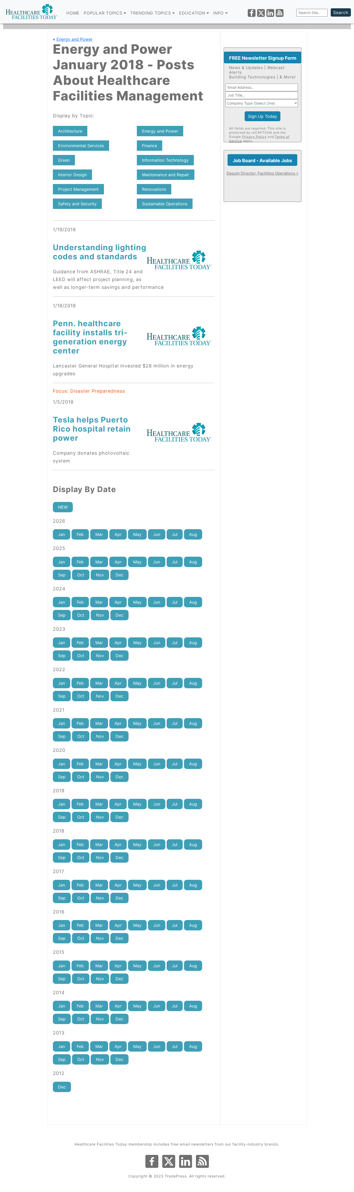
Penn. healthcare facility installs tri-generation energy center (90, 337)
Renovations (154, 189)
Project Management (78, 189)
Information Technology (165, 160)
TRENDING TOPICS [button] (151, 13)
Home (73, 13)
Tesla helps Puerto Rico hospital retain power (92, 428)
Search (340, 12)
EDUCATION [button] (193, 13)
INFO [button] (219, 13)
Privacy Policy (254, 137)
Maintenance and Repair (165, 174)
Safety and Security (77, 203)
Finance (149, 145)
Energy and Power (74, 39)
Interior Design (72, 174)
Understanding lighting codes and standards (99, 252)
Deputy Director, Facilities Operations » (262, 173)
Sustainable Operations (164, 203)
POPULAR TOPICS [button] (104, 13)
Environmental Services (81, 145)
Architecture (70, 131)
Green (64, 160)
